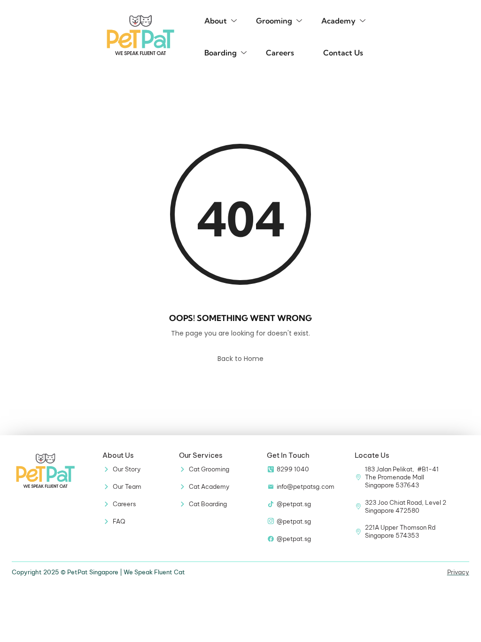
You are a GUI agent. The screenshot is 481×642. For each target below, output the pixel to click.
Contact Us (343, 52)
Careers (280, 52)
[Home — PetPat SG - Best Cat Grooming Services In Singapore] (140, 35)
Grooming (274, 20)
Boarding (220, 52)
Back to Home (240, 358)
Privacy (458, 572)
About (215, 20)
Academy (338, 20)
